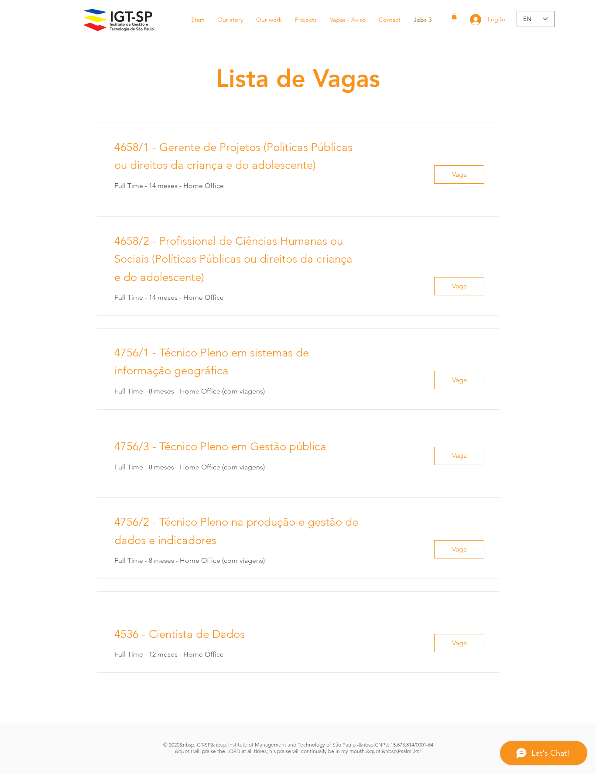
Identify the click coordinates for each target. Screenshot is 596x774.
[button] (454, 16)
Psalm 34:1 (410, 751)
